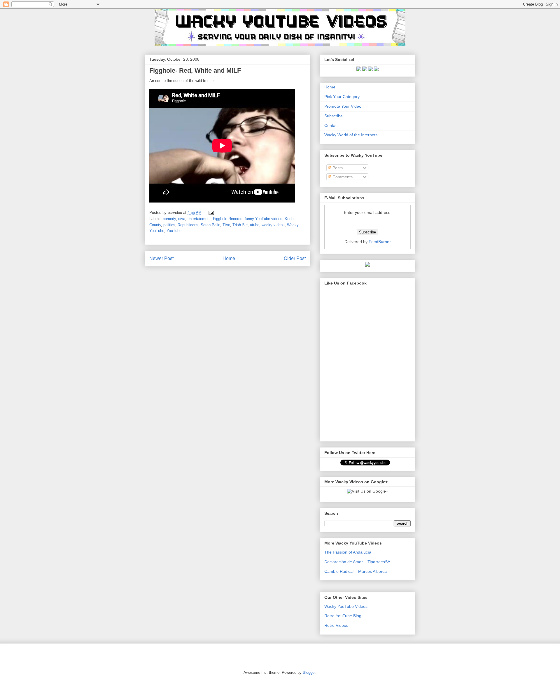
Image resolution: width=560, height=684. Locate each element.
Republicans (188, 225)
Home (229, 258)
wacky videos (273, 225)
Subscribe (333, 116)
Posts (337, 167)
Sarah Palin (210, 225)
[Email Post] (210, 212)
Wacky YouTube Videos (346, 606)
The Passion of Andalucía (347, 552)
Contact (331, 125)
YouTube (174, 230)
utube (254, 225)
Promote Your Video (342, 106)
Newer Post (161, 258)
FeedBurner (380, 241)
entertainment (199, 219)
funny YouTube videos (263, 219)
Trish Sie (240, 225)
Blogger (309, 672)
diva (181, 219)
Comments (342, 177)
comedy (169, 219)
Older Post (295, 258)
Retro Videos (336, 625)
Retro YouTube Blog (342, 615)
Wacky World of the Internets (350, 134)
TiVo (226, 225)
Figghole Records (227, 219)
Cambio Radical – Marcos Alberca (355, 571)
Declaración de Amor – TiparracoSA (357, 561)
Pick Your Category (342, 96)
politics (169, 225)
